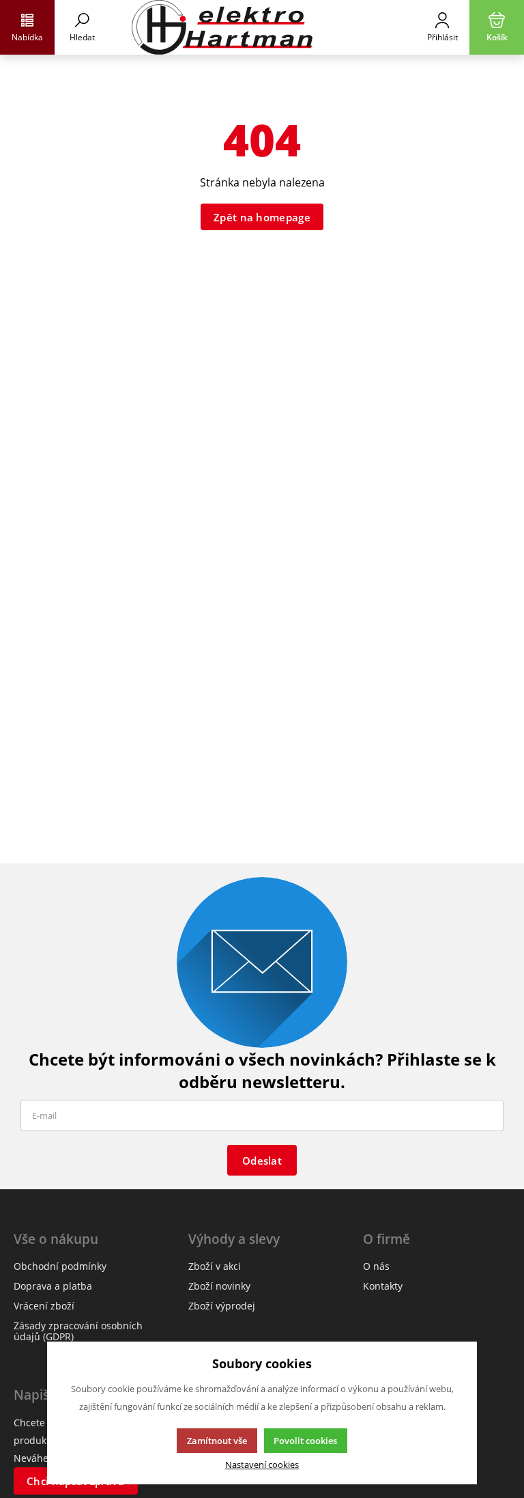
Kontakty (383, 1285)
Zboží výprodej (221, 1305)
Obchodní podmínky (60, 1266)
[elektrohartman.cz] (262, 27)
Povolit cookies (305, 1440)
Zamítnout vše (217, 1440)
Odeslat (262, 1160)
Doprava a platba (53, 1285)
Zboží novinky (219, 1285)
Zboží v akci (214, 1266)
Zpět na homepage (262, 217)
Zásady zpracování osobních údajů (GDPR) (78, 1331)
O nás (376, 1266)
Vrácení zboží (44, 1305)
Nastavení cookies (262, 1465)
